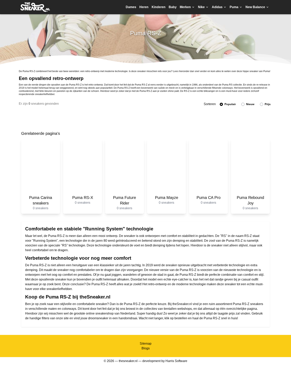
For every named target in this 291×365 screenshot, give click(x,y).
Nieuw (249, 104)
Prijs (267, 104)
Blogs (146, 348)
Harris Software (176, 361)
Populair (230, 104)
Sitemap (145, 343)
